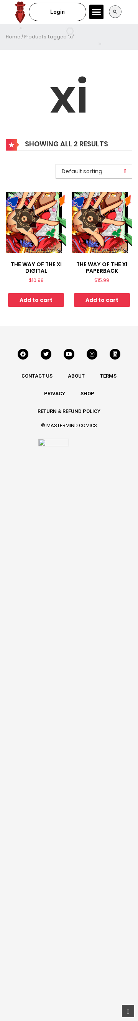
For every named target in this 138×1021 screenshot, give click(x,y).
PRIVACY (54, 393)
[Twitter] (46, 354)
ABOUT (76, 376)
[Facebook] (23, 354)
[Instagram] (92, 354)
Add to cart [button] (36, 300)
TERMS (108, 376)
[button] (96, 12)
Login (57, 12)
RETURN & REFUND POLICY (69, 411)
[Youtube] (69, 354)
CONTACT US (37, 376)
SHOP (87, 393)
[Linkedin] (115, 354)
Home (13, 36)
